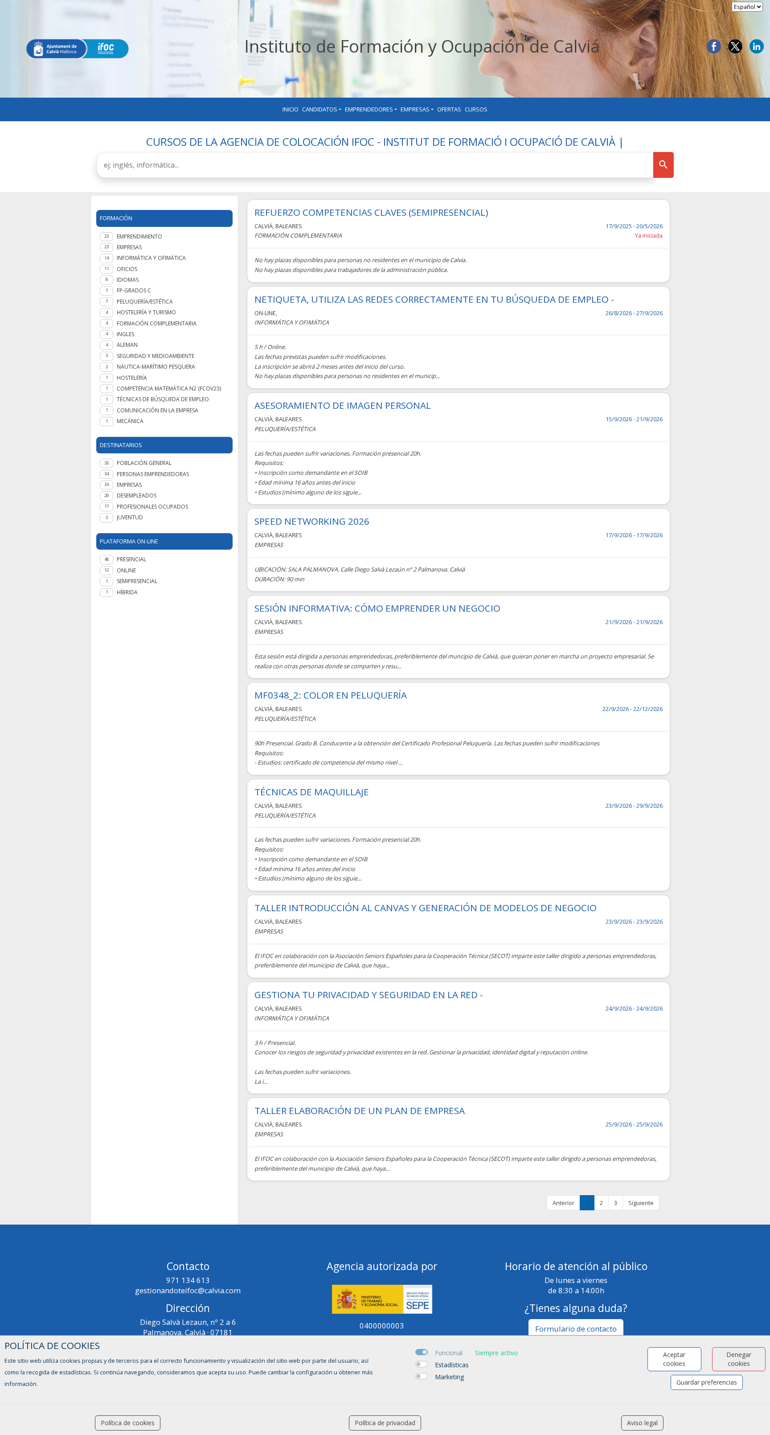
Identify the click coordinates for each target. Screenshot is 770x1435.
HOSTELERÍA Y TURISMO (146, 312)
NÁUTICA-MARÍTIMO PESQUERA (156, 366)
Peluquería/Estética (145, 301)
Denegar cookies (738, 1359)
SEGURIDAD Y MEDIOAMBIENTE (155, 356)
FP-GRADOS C (134, 290)
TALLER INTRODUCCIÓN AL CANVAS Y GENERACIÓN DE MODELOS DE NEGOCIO (425, 907)
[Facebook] (714, 45)
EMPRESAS (129, 247)
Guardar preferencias (706, 1382)
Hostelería (132, 378)
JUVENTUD (130, 517)
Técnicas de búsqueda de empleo (163, 399)
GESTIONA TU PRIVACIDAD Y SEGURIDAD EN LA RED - (368, 994)
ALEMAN (127, 345)
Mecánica (130, 421)
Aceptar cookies (674, 1359)
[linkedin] (757, 45)
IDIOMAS (128, 280)
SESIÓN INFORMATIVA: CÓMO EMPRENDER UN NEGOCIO (377, 608)
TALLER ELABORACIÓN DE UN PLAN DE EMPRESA (359, 1110)
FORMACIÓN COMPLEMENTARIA (157, 323)
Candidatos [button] (319, 109)
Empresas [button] (415, 109)
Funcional (449, 1353)
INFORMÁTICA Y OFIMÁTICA (151, 258)
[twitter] (735, 45)
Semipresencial (137, 581)
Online (126, 570)
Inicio (291, 109)
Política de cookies (128, 1423)
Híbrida (127, 592)
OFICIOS (127, 269)
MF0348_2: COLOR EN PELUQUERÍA (330, 695)
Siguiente (641, 1203)
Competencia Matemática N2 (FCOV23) (169, 388)
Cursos (476, 109)
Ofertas (449, 109)
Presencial (131, 559)
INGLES (125, 334)
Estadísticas (452, 1365)
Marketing (449, 1377)
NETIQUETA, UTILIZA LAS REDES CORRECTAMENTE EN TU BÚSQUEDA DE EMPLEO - (434, 299)
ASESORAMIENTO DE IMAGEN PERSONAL (342, 405)
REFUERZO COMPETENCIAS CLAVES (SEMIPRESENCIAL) (371, 212)
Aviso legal (642, 1423)
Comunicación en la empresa (157, 410)
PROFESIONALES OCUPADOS (152, 506)
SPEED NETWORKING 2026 (311, 521)
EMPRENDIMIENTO (139, 236)
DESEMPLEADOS (136, 495)
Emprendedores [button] (369, 109)
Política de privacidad (385, 1423)
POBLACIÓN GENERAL (144, 463)
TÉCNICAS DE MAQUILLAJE (311, 792)
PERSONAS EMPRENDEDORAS (153, 474)
